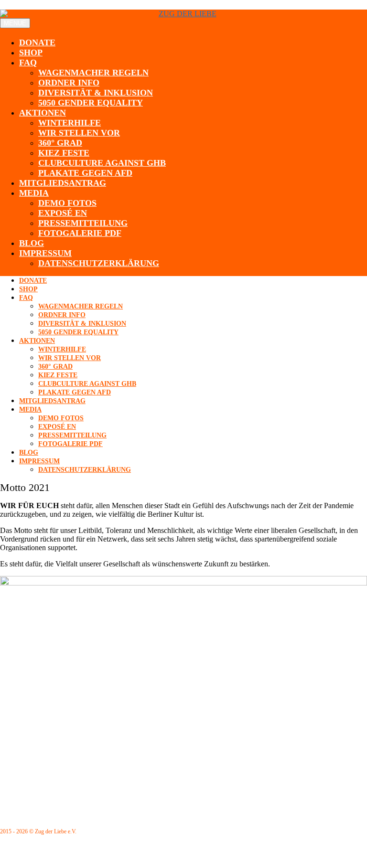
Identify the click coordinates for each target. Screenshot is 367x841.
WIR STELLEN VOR (79, 133)
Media (34, 193)
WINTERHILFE (69, 123)
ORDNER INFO (68, 82)
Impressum (45, 253)
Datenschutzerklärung (98, 263)
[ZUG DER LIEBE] (183, 14)
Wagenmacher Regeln (93, 72)
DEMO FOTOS (67, 203)
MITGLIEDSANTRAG (62, 183)
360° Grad (60, 143)
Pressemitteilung (83, 223)
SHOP (31, 52)
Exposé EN (62, 213)
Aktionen (42, 112)
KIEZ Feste (63, 153)
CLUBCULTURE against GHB (102, 163)
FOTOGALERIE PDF (79, 233)
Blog (31, 243)
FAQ (28, 62)
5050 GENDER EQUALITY (90, 102)
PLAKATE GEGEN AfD (85, 173)
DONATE (37, 42)
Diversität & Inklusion (95, 92)
